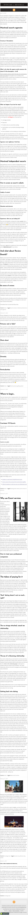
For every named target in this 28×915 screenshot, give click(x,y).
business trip (16, 856)
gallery (18, 386)
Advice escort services (14, 775)
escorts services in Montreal (16, 308)
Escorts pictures (13, 386)
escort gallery (15, 380)
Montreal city (22, 856)
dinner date (16, 488)
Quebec (1, 857)
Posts (5, 308)
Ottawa (10, 910)
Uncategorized (7, 856)
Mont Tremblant (16, 910)
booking (12, 488)
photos (21, 386)
